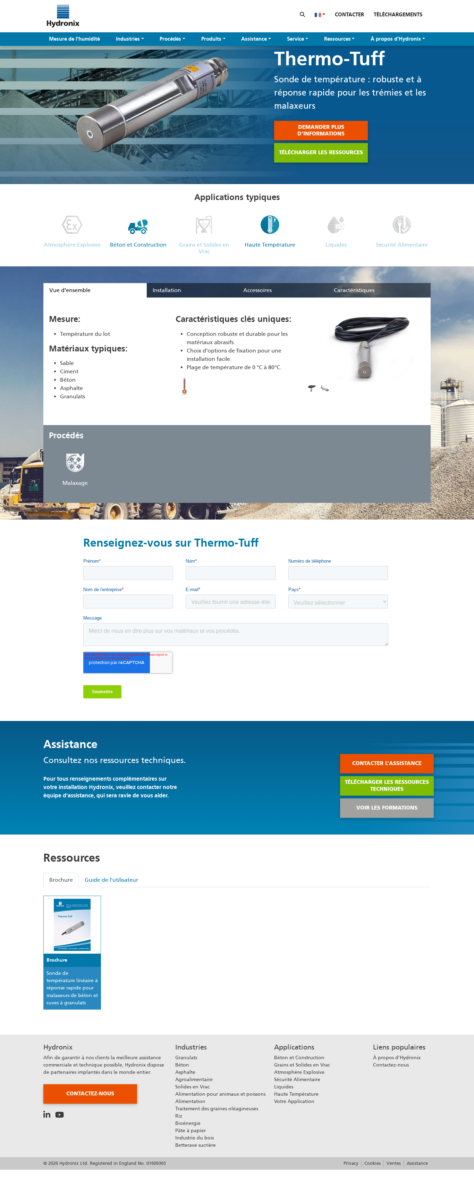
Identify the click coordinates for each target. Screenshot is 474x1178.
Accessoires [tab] (257, 290)
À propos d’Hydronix (396, 39)
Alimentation (190, 1101)
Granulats (186, 1057)
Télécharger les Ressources (321, 152)
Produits (211, 39)
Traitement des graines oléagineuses (216, 1108)
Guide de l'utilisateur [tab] (111, 880)
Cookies (372, 1163)
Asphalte (185, 1072)
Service (295, 39)
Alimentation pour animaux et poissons (220, 1094)
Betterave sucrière (195, 1145)
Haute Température (296, 1094)
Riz (178, 1116)
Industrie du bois (194, 1137)
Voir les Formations (386, 808)
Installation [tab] (167, 290)
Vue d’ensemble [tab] (70, 290)
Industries (128, 39)
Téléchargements (398, 14)
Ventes (394, 1163)
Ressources (337, 39)
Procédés (170, 39)
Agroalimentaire (194, 1079)
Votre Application (294, 1101)
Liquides (283, 1086)
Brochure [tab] (61, 880)
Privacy (351, 1163)
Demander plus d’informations (321, 130)
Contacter (349, 14)
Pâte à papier (190, 1130)
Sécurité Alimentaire (297, 1079)
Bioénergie (188, 1123)
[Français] (320, 14)
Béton (182, 1065)
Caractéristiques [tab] (354, 290)
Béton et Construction (299, 1057)
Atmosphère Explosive (299, 1072)
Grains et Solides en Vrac (302, 1065)
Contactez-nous (90, 1093)
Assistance (254, 39)
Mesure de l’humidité (74, 39)
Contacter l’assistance (387, 763)
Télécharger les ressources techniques (387, 785)
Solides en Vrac (192, 1086)
